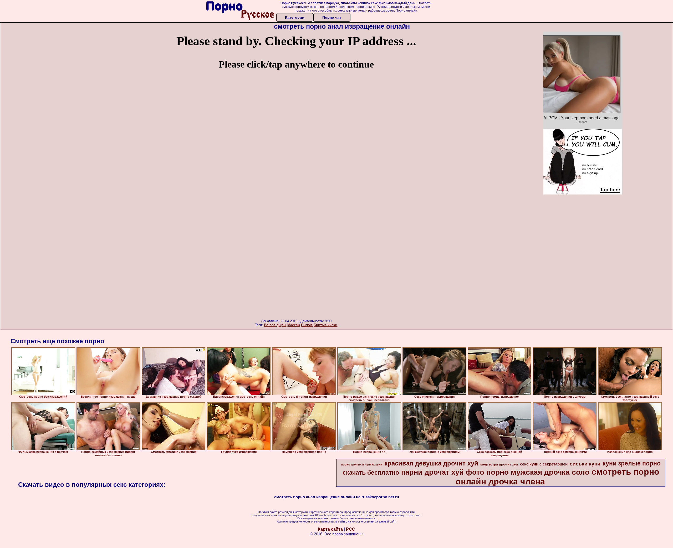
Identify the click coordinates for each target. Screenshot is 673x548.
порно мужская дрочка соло (537, 472)
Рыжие (307, 325)
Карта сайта (330, 529)
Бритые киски (325, 325)
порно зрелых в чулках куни (361, 464)
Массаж (293, 325)
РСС (350, 529)
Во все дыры (275, 325)
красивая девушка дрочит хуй (431, 463)
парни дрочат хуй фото (442, 472)
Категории (294, 17)
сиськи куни (585, 464)
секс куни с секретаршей (544, 464)
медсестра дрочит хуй (499, 464)
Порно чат (331, 17)
